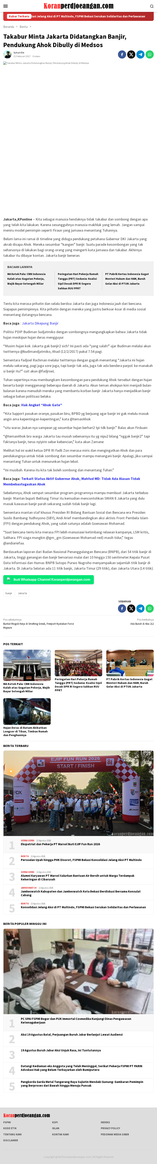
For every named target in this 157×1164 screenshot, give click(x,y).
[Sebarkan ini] (122, 54)
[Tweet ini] (131, 54)
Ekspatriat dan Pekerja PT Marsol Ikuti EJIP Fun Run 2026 (60, 844)
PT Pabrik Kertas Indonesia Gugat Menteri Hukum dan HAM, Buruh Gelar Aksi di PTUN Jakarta (127, 278)
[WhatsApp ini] (150, 54)
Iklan (55, 1128)
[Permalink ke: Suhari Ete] (7, 54)
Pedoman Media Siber (115, 1134)
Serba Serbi (27, 840)
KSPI (55, 1122)
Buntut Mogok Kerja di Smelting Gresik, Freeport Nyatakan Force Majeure (38, 623)
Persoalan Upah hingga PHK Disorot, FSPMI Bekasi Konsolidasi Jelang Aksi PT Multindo (81, 860)
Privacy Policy (110, 1128)
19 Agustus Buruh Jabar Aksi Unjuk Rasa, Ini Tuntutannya (61, 1050)
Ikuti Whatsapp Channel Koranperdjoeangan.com (51, 579)
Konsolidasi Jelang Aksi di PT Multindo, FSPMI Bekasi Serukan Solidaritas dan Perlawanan (83, 907)
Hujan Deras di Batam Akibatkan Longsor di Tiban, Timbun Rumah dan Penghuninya (25, 731)
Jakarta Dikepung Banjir (40, 323)
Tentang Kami (12, 1134)
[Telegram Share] (140, 54)
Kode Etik (10, 1128)
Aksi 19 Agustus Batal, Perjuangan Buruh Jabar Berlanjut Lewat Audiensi (72, 1034)
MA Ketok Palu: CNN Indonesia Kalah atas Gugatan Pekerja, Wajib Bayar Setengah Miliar (26, 278)
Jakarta (22, 593)
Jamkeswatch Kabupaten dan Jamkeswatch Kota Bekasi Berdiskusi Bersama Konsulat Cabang (81, 893)
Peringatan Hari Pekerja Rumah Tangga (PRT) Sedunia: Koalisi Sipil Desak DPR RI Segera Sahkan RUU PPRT (78, 684)
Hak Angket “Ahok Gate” (41, 405)
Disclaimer (10, 1140)
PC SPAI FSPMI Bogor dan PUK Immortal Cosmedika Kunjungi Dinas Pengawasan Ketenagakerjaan (76, 1020)
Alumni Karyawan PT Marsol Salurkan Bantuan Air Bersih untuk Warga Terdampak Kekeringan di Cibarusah (77, 877)
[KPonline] (78, 5)
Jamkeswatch (29, 887)
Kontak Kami (60, 1134)
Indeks (105, 1122)
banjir (9, 593)
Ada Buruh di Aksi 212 (142, 622)
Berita (25, 856)
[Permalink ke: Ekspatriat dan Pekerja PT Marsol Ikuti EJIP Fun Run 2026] (78, 793)
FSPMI (7, 1122)
